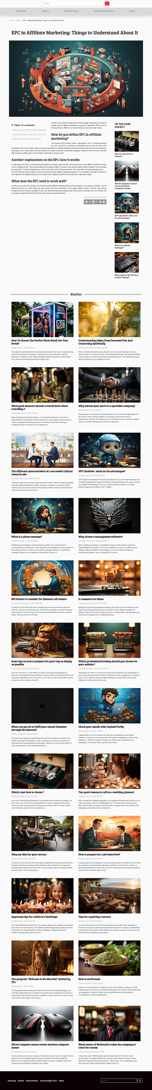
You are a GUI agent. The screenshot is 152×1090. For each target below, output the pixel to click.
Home (11, 20)
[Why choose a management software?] (109, 515)
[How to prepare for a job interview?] (109, 833)
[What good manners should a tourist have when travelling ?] (42, 385)
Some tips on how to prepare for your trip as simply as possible (41, 662)
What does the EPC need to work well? (27, 139)
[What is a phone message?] (127, 232)
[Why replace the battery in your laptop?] (127, 262)
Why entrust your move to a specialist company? (106, 406)
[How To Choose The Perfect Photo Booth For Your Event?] (42, 319)
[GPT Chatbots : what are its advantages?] (127, 203)
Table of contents (24, 125)
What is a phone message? (122, 246)
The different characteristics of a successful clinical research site (42, 472)
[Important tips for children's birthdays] (42, 896)
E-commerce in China (91, 599)
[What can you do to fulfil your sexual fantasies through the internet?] (42, 706)
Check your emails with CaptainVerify (101, 726)
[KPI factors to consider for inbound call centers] (42, 578)
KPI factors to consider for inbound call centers (39, 599)
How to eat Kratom (89, 979)
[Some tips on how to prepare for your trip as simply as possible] (42, 640)
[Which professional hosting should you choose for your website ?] (109, 640)
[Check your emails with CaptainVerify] (109, 706)
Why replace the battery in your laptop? (126, 276)
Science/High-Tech (103, 11)
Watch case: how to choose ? (124, 154)
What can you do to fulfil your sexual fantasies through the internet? (38, 728)
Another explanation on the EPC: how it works (29, 134)
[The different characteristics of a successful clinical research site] (42, 450)
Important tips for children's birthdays (34, 916)
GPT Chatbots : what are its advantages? (126, 216)
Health (45, 11)
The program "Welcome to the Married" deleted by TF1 (40, 980)
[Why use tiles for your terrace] (42, 833)
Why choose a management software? (100, 536)
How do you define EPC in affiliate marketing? (29, 130)
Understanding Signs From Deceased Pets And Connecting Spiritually (105, 342)
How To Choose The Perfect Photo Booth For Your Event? (39, 342)
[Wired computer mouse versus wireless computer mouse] (127, 171)
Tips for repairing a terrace (94, 916)
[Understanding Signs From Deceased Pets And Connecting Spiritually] (109, 319)
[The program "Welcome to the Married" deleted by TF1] (42, 958)
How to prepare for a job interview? (99, 854)
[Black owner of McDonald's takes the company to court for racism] (109, 1023)
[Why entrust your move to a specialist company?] (109, 385)
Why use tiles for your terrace (28, 854)
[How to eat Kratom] (109, 958)
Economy (21, 11)
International (71, 11)
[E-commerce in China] (109, 578)
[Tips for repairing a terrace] (109, 896)
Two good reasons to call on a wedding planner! (106, 792)
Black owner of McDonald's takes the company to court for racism (107, 1046)
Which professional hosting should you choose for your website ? (107, 662)
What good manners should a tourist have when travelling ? (39, 407)
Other (132, 11)
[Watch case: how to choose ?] (127, 141)
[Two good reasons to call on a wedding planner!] (109, 771)
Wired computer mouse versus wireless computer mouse (126, 186)
